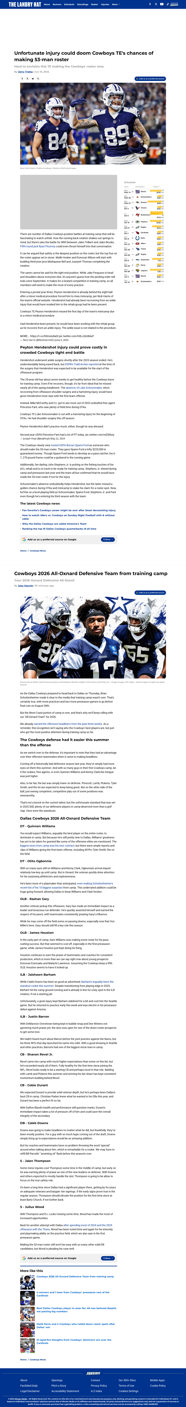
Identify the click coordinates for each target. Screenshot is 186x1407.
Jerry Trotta (25, 71)
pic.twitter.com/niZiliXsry (99, 434)
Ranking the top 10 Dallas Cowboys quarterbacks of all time (59, 528)
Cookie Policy (158, 1385)
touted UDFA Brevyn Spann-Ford (70, 445)
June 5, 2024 (61, 340)
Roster (94, 4)
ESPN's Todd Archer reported (81, 364)
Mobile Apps (157, 1380)
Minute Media (21, 1399)
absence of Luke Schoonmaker (84, 387)
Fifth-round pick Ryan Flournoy (37, 246)
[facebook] (150, 4)
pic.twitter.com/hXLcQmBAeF (76, 336)
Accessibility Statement (65, 1391)
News (47, 4)
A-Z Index (96, 1391)
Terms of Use (126, 1385)
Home (23, 550)
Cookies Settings (128, 1391)
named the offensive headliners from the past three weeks (68, 723)
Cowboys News (38, 550)
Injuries (105, 4)
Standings (82, 4)
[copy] (38, 79)
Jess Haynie (25, 585)
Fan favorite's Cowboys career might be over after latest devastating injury (69, 510)
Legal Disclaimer (30, 1391)
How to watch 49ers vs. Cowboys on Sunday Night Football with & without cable (68, 517)
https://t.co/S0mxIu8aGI (44, 336)
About (23, 1380)
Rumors (57, 4)
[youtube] (162, 4)
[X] (156, 4)
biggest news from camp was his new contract (47, 845)
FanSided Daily (29, 1385)
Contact (95, 1380)
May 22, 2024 (57, 438)
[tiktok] (168, 4)
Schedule (69, 4)
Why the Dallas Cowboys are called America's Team (54, 523)
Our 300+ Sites (127, 1380)
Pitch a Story (58, 1385)
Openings (56, 1380)
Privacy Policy (99, 1385)
